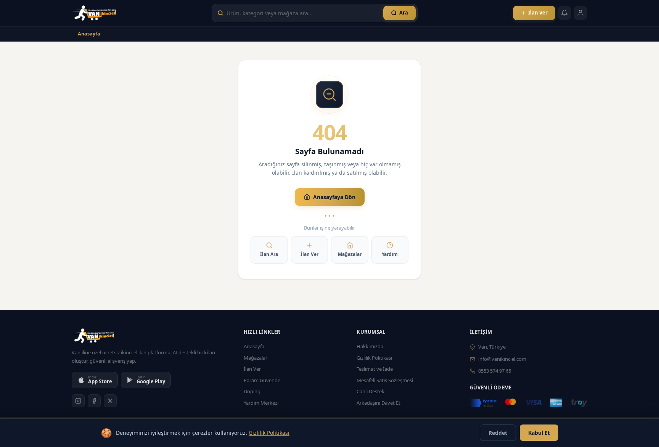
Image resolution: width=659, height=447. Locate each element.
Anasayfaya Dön (334, 197)
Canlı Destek (370, 391)
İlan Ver (309, 254)
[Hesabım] (580, 13)
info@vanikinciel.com (502, 358)
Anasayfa (89, 34)
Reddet (498, 432)
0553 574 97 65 (494, 370)
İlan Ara (269, 254)
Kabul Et (539, 432)
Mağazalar (350, 254)
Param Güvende (262, 380)
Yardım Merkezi (261, 402)
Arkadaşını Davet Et (378, 402)
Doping (252, 391)
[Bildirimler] (564, 13)
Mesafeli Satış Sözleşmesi (385, 380)
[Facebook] (94, 400)
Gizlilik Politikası (374, 357)
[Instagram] (78, 400)
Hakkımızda (370, 346)
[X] (110, 400)
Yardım (390, 254)
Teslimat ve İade (375, 368)
